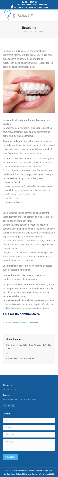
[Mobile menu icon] (52, 15)
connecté (20, 322)
